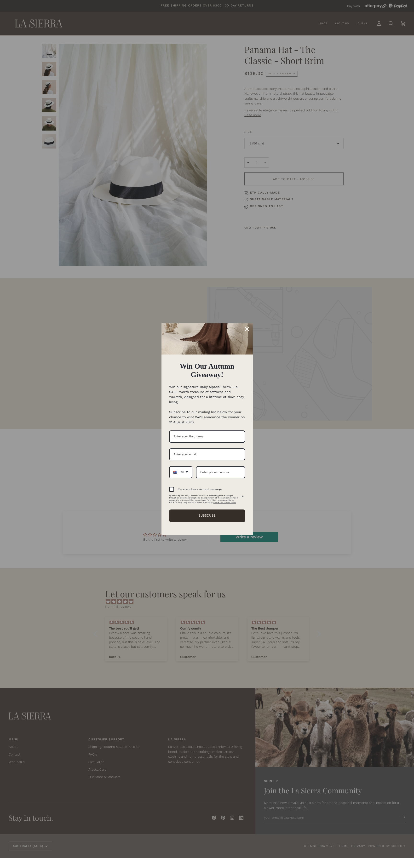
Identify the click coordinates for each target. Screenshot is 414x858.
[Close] (247, 329)
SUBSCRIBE (207, 516)
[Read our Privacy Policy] (242, 497)
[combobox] (180, 472)
